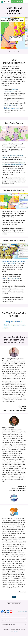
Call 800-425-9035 (23, 611)
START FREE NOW (17, 1)
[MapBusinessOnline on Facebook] (2, 611)
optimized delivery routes (10, 278)
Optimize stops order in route (14, 325)
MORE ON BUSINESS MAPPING (8, 624)
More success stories (14, 603)
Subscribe (7, 1)
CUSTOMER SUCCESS (6, 620)
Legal (12, 631)
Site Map (15, 631)
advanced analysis (11, 105)
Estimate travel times (11, 108)
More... (6, 328)
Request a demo (14, 321)
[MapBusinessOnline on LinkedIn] (8, 611)
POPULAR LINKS (5, 615)
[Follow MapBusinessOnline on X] (5, 611)
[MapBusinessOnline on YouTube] (11, 611)
